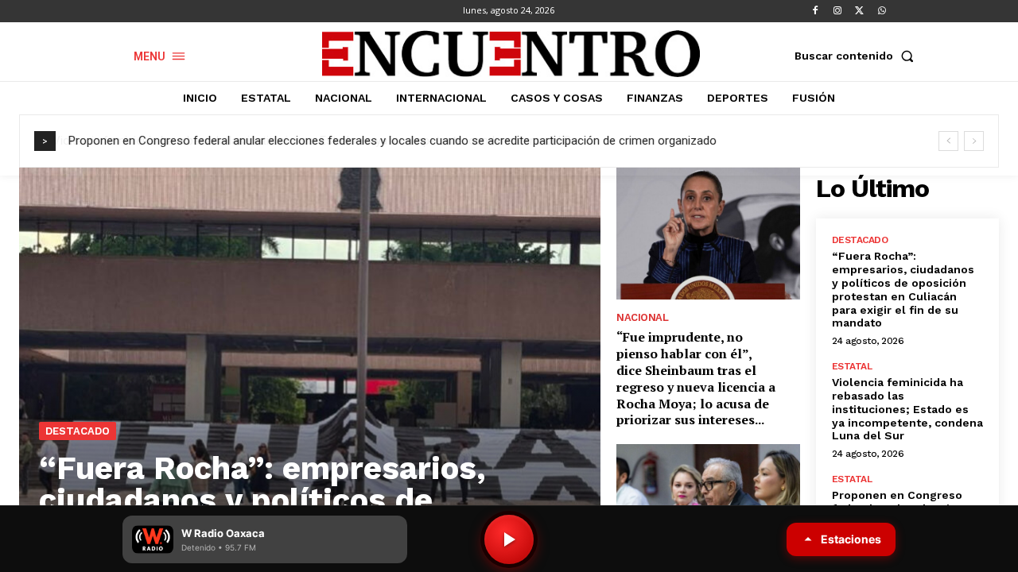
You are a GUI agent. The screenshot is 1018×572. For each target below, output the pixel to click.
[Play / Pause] (509, 539)
